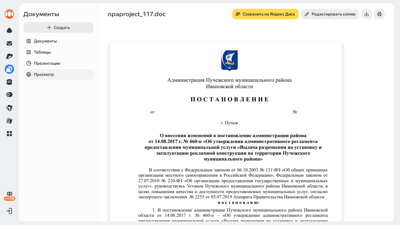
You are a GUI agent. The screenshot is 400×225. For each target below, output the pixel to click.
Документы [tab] (45, 41)
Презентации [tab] (47, 63)
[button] (9, 133)
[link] (9, 14)
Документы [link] (41, 14)
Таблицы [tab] (42, 52)
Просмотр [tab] (44, 74)
